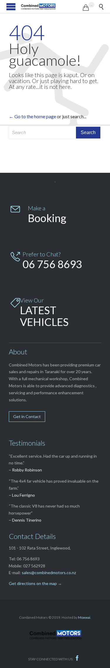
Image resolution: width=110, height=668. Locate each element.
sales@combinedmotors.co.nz (49, 572)
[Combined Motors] (52, 6)
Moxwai (84, 617)
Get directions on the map (33, 583)
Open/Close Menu (11, 6)
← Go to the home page (32, 116)
